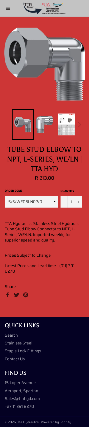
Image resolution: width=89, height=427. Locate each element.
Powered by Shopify (56, 422)
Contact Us (15, 359)
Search (11, 335)
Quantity (68, 191)
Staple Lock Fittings (23, 351)
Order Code (13, 191)
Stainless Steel (18, 343)
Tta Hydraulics (28, 422)
